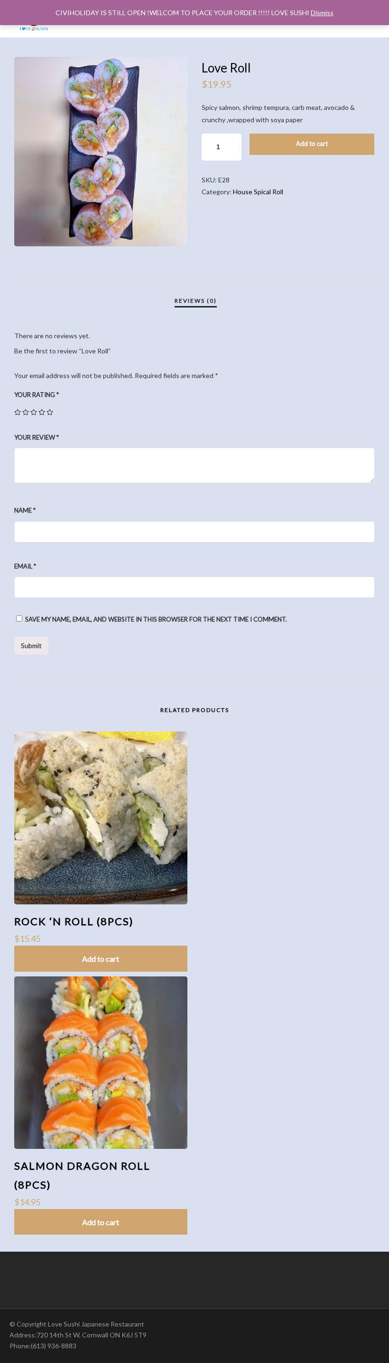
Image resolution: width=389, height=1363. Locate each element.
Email (25, 566)
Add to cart (312, 143)
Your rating (36, 394)
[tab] (195, 300)
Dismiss (322, 13)
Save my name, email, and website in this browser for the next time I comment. (156, 619)
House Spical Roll (258, 192)
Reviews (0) (196, 300)
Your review (36, 437)
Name (25, 510)
